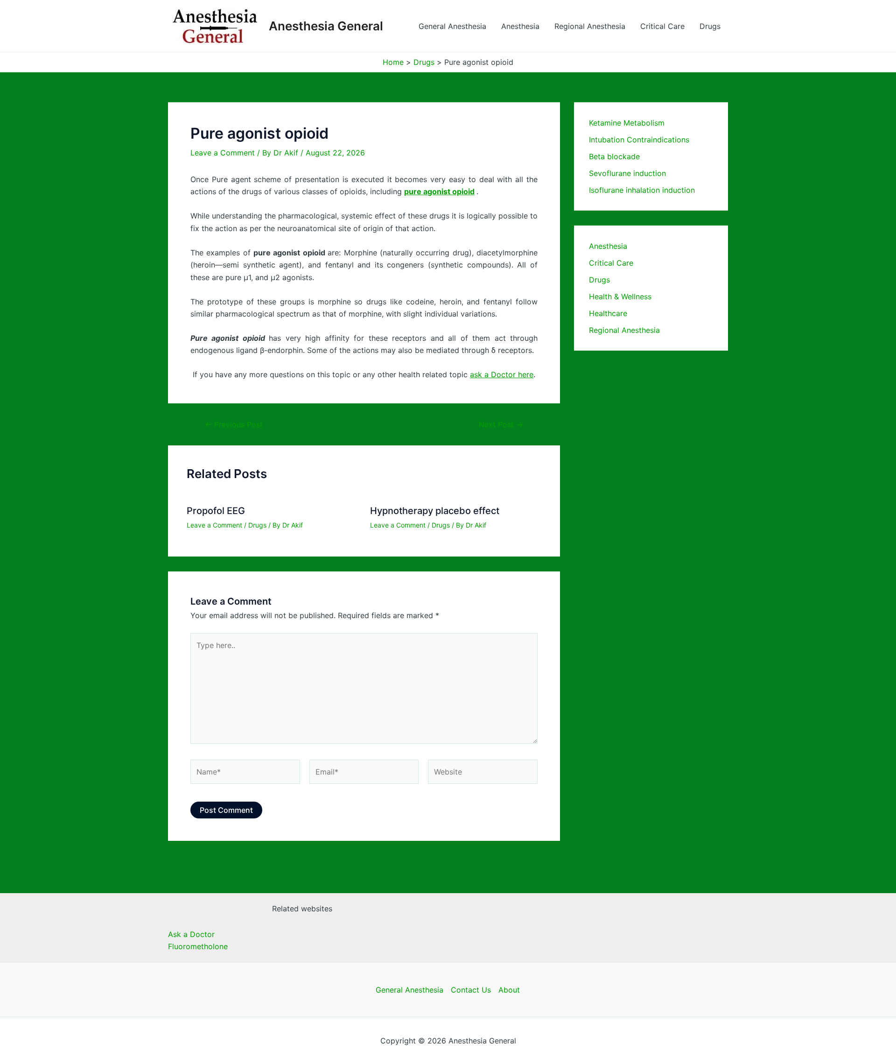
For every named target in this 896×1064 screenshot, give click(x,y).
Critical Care (662, 26)
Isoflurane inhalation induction (642, 190)
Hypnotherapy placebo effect (434, 510)
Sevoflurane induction (627, 173)
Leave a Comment (222, 152)
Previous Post (234, 424)
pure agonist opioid (439, 191)
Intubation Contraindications (639, 139)
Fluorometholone (198, 946)
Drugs (710, 26)
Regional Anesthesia (589, 26)
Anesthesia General (326, 26)
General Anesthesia (452, 26)
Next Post (501, 424)
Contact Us (471, 989)
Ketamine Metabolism (627, 122)
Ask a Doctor (191, 934)
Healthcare (608, 313)
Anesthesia (520, 26)
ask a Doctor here (501, 374)
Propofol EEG (216, 510)
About (509, 989)
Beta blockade (614, 156)
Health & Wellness (620, 296)
